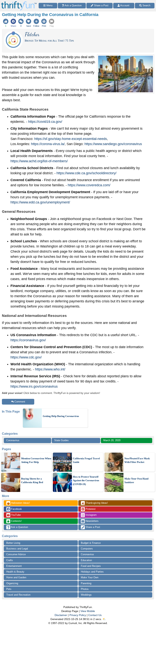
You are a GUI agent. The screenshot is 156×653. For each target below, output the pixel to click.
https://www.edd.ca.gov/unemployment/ (40, 202)
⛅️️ (104, 619)
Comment (19, 401)
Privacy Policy (77, 615)
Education (86, 560)
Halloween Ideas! (18, 503)
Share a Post (92, 527)
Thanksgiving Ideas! (94, 503)
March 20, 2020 (111, 440)
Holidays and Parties (92, 571)
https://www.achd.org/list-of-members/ (39, 161)
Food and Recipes (91, 566)
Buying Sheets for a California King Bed (32, 480)
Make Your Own (89, 577)
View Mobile (87, 611)
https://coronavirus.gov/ (28, 340)
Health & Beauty (15, 571)
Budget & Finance (91, 542)
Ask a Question (19, 527)
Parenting (86, 583)
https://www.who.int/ (50, 369)
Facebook (16, 509)
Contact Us (95, 615)
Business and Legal (17, 548)
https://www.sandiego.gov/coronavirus (113, 144)
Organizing (12, 583)
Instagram (91, 514)
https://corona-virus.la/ (48, 144)
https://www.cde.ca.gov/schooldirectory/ (86, 173)
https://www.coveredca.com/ (89, 185)
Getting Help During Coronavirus (61, 416)
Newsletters (92, 521)
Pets (8, 589)
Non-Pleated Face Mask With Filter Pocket (137, 460)
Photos (85, 589)
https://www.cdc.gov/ (26, 357)
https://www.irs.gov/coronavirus (34, 386)
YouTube (15, 514)
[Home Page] (19, 2)
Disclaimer (61, 615)
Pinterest (90, 509)
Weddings (86, 594)
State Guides (61, 440)
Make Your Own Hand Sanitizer (136, 480)
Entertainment (14, 566)
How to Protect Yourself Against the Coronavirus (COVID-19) (86, 480)
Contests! (16, 521)
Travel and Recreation (18, 594)
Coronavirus (12, 440)
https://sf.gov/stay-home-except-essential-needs (70, 139)
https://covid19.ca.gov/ (45, 122)
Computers (87, 548)
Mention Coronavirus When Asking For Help (36, 460)
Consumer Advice (16, 554)
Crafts (9, 560)
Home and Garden (16, 577)
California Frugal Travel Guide (86, 460)
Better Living (13, 542)
